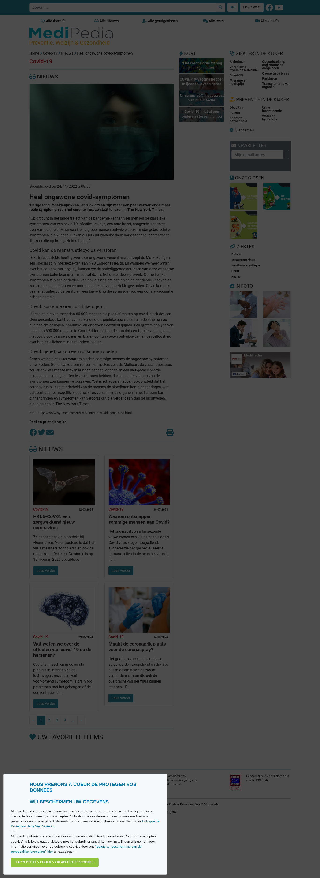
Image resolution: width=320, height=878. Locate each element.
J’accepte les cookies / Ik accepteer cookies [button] (55, 862)
